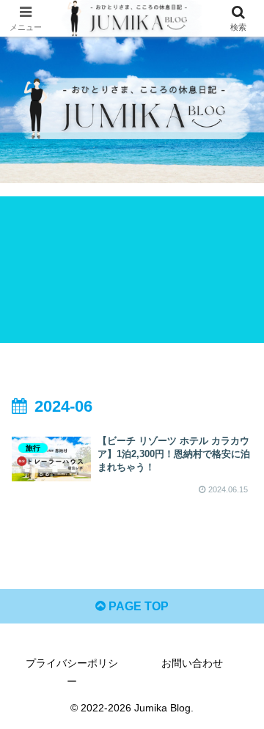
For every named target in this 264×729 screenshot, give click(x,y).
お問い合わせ (192, 663)
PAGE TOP (137, 606)
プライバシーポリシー (72, 672)
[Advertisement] (132, 269)
